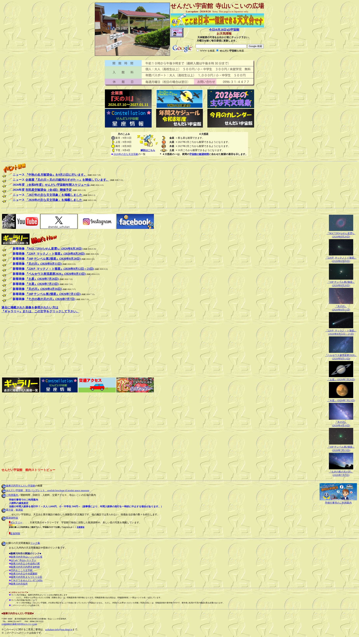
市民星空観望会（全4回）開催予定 (48, 189)
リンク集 (35, 543)
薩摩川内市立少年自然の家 (25, 563)
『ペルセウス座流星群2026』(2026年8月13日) (55, 273)
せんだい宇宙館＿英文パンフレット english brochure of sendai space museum (47, 490)
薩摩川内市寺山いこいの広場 (26, 556)
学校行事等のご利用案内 (338, 502)
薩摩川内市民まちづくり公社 (26, 577)
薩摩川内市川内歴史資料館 (25, 566)
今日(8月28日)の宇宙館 (224, 29)
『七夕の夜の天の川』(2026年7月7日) (50, 299)
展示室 (9, 509)
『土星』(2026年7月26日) (341, 379)
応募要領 (80, 527)
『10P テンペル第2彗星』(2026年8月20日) (53, 258)
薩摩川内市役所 (19, 583)
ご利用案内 (12, 495)
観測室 (19, 509)
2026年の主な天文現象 (125, 154)
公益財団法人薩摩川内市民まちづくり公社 (19, 624)
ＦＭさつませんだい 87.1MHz (27, 580)
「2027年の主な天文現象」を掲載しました (54, 194)
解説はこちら (148, 150)
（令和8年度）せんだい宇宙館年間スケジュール (57, 184)
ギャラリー (16, 522)
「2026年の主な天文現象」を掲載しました (54, 199)
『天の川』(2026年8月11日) (43, 263)
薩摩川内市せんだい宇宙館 (20, 485)
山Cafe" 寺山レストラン (23, 560)
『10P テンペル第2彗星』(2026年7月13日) (53, 294)
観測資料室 (12, 517)
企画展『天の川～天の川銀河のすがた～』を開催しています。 (67, 179)
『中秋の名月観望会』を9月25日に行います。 (56, 174)
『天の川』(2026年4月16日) (43, 288)
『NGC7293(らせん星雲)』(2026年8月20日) (53, 248)
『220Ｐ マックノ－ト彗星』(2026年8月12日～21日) (59, 268)
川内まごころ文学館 (22, 570)
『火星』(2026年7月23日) (341, 400)
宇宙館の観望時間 (199, 154)
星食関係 (15, 533)
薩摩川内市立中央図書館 (24, 573)
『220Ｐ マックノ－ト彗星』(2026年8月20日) (55, 253)
